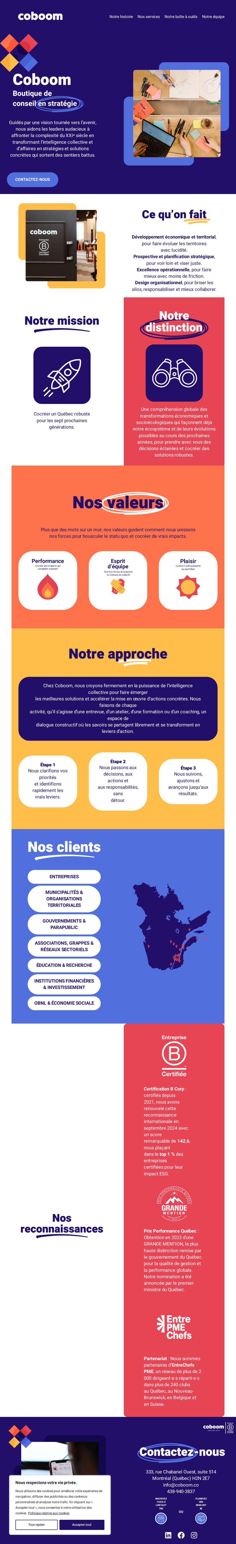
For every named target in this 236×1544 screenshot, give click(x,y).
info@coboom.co (181, 1485)
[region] (60, 1505)
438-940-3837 (181, 1491)
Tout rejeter (36, 1524)
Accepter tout (81, 1524)
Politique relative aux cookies (48, 1513)
